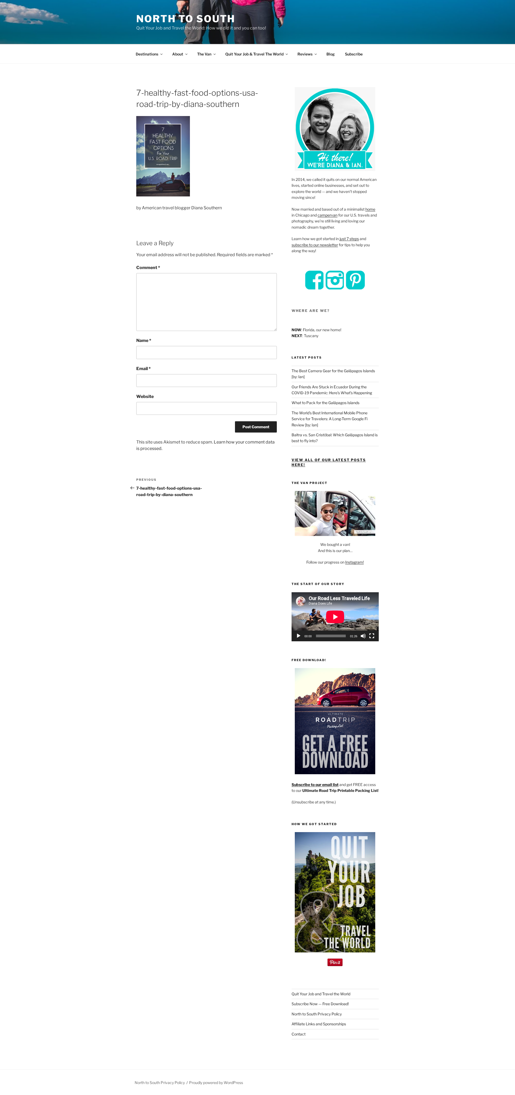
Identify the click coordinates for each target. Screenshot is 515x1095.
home (370, 209)
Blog (330, 54)
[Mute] (363, 636)
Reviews (304, 54)
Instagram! (354, 562)
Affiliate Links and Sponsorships (319, 1024)
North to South (185, 19)
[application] (335, 616)
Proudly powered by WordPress (216, 1082)
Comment (148, 267)
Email (143, 368)
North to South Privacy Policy (317, 1014)
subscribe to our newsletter (315, 245)
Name (143, 340)
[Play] (298, 636)
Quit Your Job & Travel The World (254, 54)
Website (145, 396)
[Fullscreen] (371, 636)
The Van (204, 54)
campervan (327, 215)
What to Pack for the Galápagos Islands (325, 402)
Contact (299, 1034)
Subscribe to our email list (315, 784)
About (177, 54)
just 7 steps (349, 238)
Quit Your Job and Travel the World (321, 994)
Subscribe (354, 54)
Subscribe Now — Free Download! (320, 1003)
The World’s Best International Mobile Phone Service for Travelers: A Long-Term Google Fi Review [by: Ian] (329, 419)
